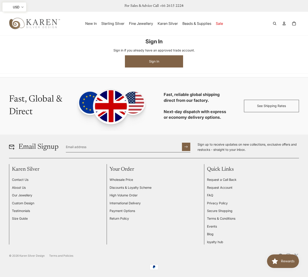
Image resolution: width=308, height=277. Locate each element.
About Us (19, 187)
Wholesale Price (121, 180)
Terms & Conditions (221, 218)
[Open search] (275, 23)
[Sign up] (186, 147)
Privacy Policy (217, 203)
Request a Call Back (222, 180)
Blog (210, 234)
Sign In (154, 61)
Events (212, 226)
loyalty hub (215, 242)
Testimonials (21, 211)
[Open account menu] (284, 23)
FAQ (210, 195)
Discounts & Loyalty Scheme (131, 187)
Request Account (219, 187)
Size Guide (20, 218)
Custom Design (23, 203)
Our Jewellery (22, 195)
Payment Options (122, 211)
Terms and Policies (61, 255)
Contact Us (20, 180)
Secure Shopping (219, 211)
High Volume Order (124, 195)
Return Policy (119, 218)
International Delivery (125, 203)
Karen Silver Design (32, 255)
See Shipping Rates (271, 106)
